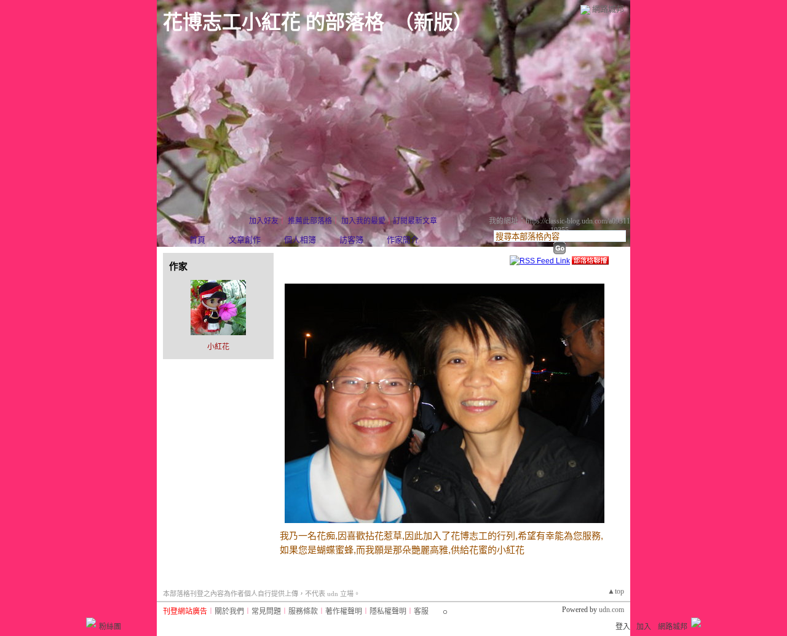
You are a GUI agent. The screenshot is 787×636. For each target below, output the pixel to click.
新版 (433, 22)
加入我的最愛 (363, 221)
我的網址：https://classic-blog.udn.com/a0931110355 (559, 226)
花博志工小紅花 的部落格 (273, 22)
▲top (615, 591)
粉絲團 (110, 626)
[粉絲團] (91, 622)
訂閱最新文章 (415, 221)
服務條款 (303, 611)
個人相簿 (300, 239)
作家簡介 (403, 239)
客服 (421, 611)
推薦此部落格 (310, 221)
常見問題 (266, 611)
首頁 (197, 239)
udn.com (611, 609)
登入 (622, 626)
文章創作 (245, 239)
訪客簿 (351, 239)
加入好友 (264, 221)
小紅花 (218, 347)
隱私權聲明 (388, 611)
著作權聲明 (343, 611)
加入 (643, 626)
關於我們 (229, 611)
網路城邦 (608, 9)
